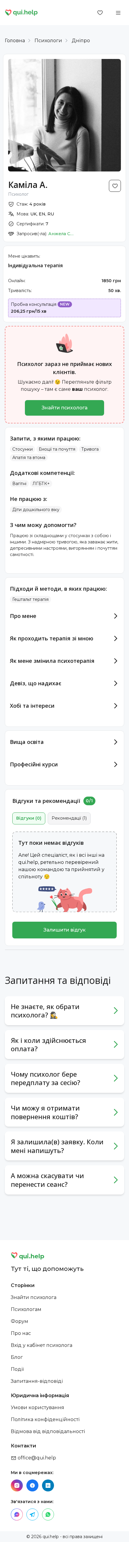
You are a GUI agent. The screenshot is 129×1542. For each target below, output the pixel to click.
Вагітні (19, 483)
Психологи (48, 40)
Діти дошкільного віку (35, 509)
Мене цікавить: (24, 256)
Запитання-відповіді (37, 1381)
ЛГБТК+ (41, 483)
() (28, 818)
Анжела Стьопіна (61, 233)
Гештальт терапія (30, 599)
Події (17, 1369)
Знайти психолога (65, 408)
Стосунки (22, 449)
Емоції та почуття (57, 449)
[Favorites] (100, 12)
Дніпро (81, 40)
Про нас (21, 1333)
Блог (17, 1357)
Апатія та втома (28, 457)
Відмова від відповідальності (48, 1431)
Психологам (26, 1309)
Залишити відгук (65, 930)
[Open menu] (118, 13)
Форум (19, 1321)
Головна (15, 40)
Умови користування (37, 1407)
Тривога (90, 449)
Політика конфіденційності (45, 1419)
